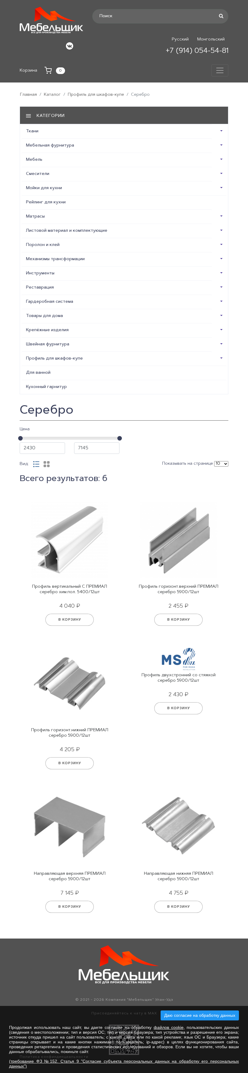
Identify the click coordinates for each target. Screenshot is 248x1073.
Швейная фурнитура (47, 344)
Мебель (34, 160)
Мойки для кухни (44, 188)
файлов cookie (169, 1027)
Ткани (32, 131)
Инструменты (40, 273)
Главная (28, 95)
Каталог (52, 95)
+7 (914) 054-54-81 (197, 51)
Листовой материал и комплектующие (66, 231)
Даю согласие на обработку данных (199, 1015)
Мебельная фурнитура (50, 146)
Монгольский (211, 39)
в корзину (69, 620)
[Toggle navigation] (219, 70)
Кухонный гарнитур (46, 387)
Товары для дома (44, 316)
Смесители (37, 174)
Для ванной (38, 373)
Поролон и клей (43, 245)
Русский (180, 39)
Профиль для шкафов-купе (96, 95)
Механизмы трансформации (55, 259)
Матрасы (35, 217)
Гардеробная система (49, 302)
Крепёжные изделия (47, 330)
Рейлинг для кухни (46, 202)
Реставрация (40, 288)
